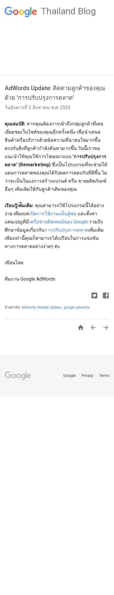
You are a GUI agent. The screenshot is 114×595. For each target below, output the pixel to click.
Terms (104, 375)
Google (70, 375)
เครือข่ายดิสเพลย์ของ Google (58, 222)
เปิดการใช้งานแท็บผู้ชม (53, 213)
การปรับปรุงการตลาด (66, 230)
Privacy (88, 375)
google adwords (77, 307)
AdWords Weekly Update (41, 307)
